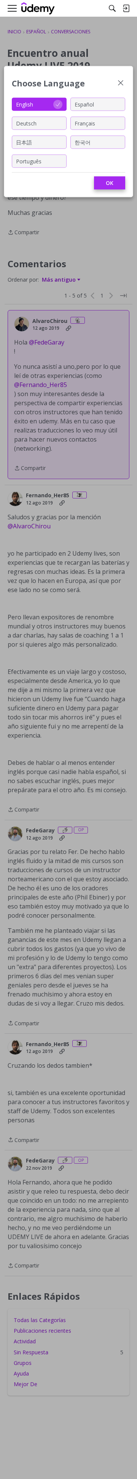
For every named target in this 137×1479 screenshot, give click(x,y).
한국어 (83, 142)
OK (109, 182)
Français (85, 123)
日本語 (24, 142)
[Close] (120, 83)
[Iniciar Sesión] (126, 8)
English (24, 104)
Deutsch (26, 123)
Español (84, 104)
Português (28, 161)
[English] (38, 8)
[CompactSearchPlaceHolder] (112, 8)
